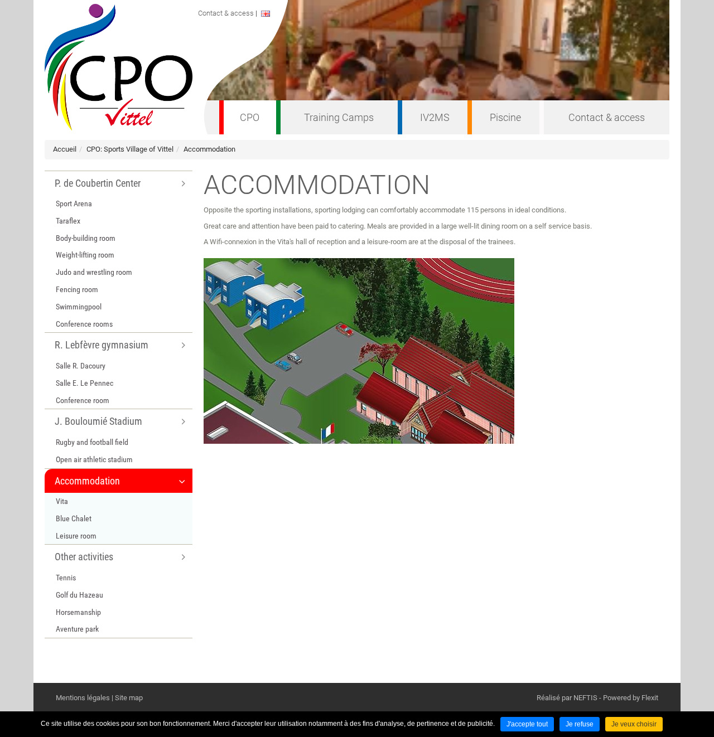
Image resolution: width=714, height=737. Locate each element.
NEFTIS (585, 698)
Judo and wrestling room (94, 272)
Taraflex (68, 220)
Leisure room (76, 535)
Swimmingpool (79, 306)
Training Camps (339, 117)
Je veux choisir (634, 724)
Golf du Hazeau (79, 594)
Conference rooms (84, 323)
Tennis (66, 577)
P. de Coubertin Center (98, 183)
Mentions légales (83, 698)
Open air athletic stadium (94, 459)
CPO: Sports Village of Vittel (129, 149)
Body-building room (85, 238)
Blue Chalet (73, 518)
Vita (62, 501)
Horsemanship (78, 612)
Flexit (649, 698)
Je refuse (580, 724)
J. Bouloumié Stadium (98, 421)
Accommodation (209, 149)
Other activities (84, 557)
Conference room (82, 400)
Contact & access (606, 117)
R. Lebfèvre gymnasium (101, 345)
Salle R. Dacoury (80, 365)
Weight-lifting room (85, 254)
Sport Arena (74, 203)
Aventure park (77, 628)
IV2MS (435, 117)
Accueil (64, 149)
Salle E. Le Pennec (84, 383)
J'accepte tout (527, 724)
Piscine (505, 117)
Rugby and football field (92, 442)
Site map (129, 698)
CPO (249, 117)
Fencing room (77, 289)
